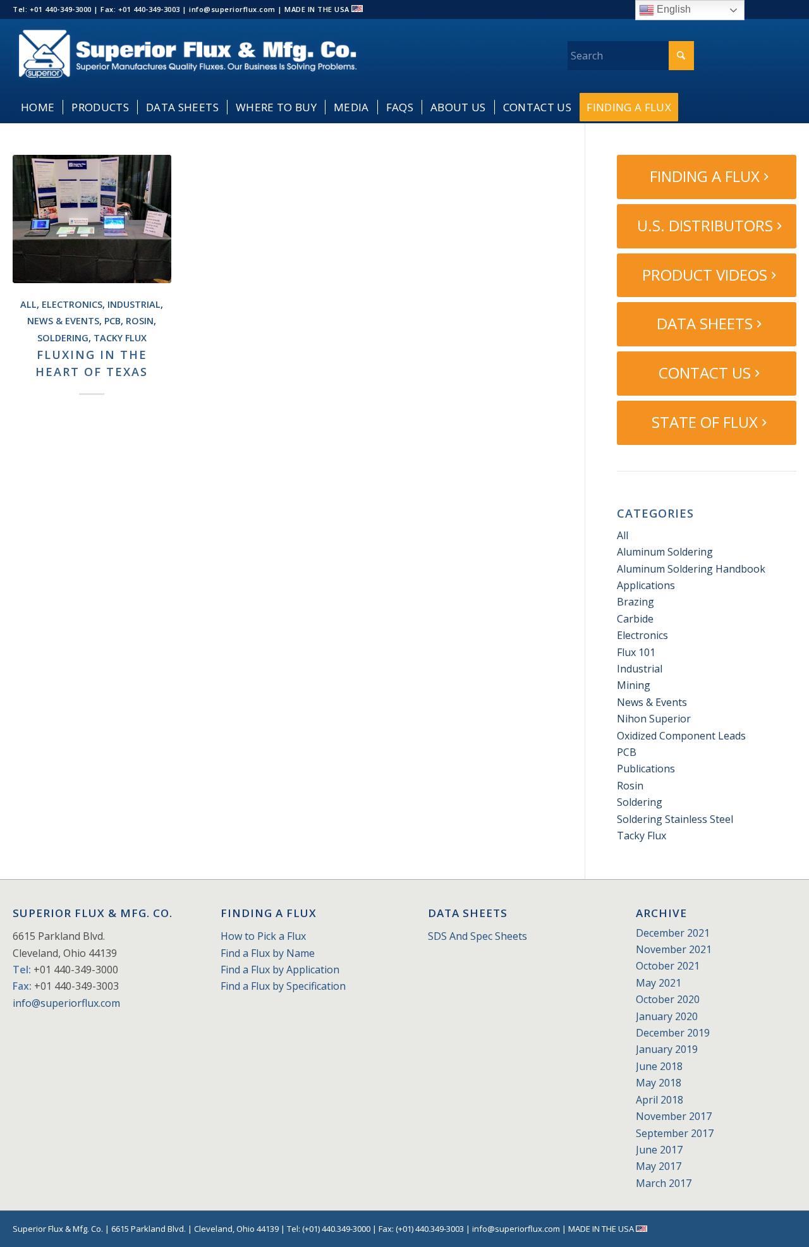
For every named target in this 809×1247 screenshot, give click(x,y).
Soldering (62, 338)
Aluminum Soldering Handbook (691, 569)
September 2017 (675, 1133)
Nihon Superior (654, 719)
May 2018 (658, 1083)
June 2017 (659, 1150)
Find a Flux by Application (280, 969)
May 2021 (658, 983)
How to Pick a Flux (263, 936)
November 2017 (674, 1116)
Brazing (635, 602)
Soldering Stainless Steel (675, 819)
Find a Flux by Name (268, 953)
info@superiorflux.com (66, 1003)
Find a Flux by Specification (283, 986)
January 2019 (667, 1049)
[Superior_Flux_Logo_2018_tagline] (187, 55)
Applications (646, 585)
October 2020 (668, 999)
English (672, 9)
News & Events (63, 321)
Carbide (635, 619)
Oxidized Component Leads (681, 736)
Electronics (72, 304)
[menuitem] (38, 107)
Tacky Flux (120, 338)
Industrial (134, 304)
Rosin (140, 321)
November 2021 (674, 949)
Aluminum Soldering (665, 552)
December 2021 (673, 933)
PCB (112, 321)
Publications (646, 769)
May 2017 (658, 1166)
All (28, 304)
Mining (633, 685)
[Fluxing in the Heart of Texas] (92, 219)
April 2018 (659, 1100)
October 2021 (668, 966)
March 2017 (663, 1183)
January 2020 (667, 1016)
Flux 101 (636, 652)
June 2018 (659, 1066)
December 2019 (673, 1033)
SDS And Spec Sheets (477, 936)
